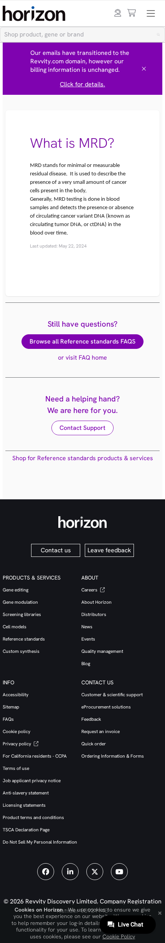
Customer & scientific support (112, 695)
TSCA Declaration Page (26, 830)
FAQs (8, 719)
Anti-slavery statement (26, 793)
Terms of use (16, 768)
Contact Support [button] (82, 428)
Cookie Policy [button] (118, 936)
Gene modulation (20, 602)
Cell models (14, 627)
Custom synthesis (21, 651)
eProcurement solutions (106, 707)
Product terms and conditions (33, 817)
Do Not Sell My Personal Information (40, 842)
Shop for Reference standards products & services (82, 458)
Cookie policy (16, 731)
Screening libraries (22, 614)
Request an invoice (100, 731)
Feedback (91, 719)
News (86, 627)
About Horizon (96, 602)
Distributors (93, 614)
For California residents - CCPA (35, 756)
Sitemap (11, 707)
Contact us (56, 550)
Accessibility (15, 695)
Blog (85, 664)
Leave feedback (109, 550)
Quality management (102, 651)
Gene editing (15, 590)
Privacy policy (17, 744)
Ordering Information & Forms (112, 756)
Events (88, 639)
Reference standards (24, 639)
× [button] (160, 912)
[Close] (144, 69)
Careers (90, 590)
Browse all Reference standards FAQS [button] (82, 341)
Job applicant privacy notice (32, 781)
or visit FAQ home (82, 357)
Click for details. (82, 84)
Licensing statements (24, 805)
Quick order (93, 744)
